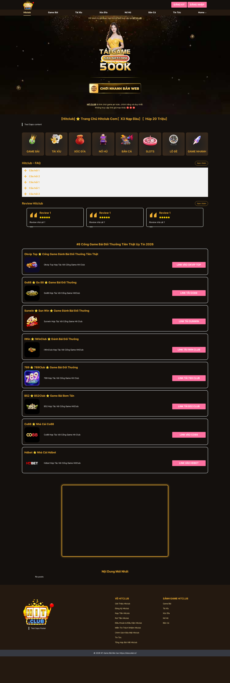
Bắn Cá (152, 12)
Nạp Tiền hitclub (122, 613)
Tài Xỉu (78, 12)
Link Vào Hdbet (189, 463)
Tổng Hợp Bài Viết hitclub (126, 642)
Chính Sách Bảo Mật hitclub (127, 632)
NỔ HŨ (103, 151)
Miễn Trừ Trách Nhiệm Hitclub (128, 628)
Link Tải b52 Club (189, 406)
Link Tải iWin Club (189, 349)
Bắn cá (166, 623)
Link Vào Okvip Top (189, 264)
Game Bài (53, 12)
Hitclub (27, 12)
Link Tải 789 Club (189, 378)
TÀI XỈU (56, 151)
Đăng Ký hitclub (122, 608)
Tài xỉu (166, 608)
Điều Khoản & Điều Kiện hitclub (128, 623)
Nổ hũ (165, 618)
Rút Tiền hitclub (122, 618)
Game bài (167, 603)
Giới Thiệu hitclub (122, 603)
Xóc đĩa (166, 613)
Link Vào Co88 (189, 434)
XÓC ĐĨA (80, 151)
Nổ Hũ (128, 12)
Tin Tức (177, 12)
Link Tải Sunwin (189, 321)
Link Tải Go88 (188, 293)
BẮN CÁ (127, 151)
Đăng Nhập (197, 4)
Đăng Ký (179, 4)
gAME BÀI (33, 151)
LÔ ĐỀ (173, 151)
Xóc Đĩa (103, 12)
